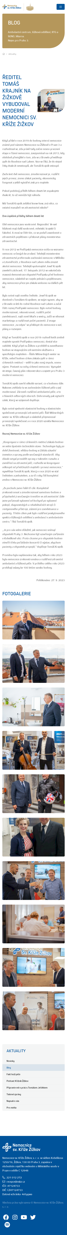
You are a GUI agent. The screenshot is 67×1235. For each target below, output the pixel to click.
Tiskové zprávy (14, 1094)
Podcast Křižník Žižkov (17, 1080)
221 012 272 (14, 1177)
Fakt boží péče (13, 1074)
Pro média (11, 1107)
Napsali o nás (13, 1100)
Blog (9, 1067)
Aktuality (16, 1050)
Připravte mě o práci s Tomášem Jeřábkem (27, 1087)
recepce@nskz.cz (16, 1181)
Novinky (10, 1060)
